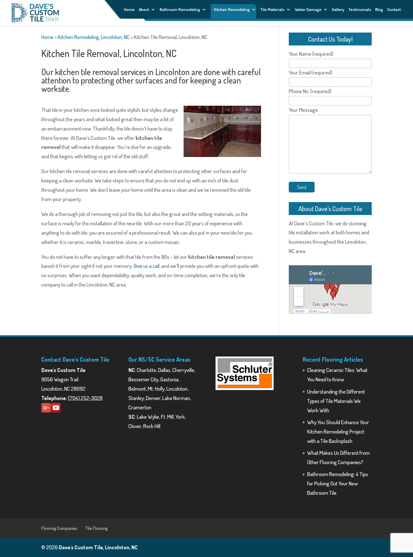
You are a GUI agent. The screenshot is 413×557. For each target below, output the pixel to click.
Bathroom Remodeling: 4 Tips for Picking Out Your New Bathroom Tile (337, 483)
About (144, 9)
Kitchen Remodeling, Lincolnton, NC (94, 37)
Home (129, 9)
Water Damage (308, 9)
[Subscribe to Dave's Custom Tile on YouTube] (56, 410)
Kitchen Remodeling (232, 9)
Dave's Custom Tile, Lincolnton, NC (98, 547)
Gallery (338, 9)
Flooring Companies (59, 528)
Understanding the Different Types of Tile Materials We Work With (336, 401)
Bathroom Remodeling (180, 9)
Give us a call (146, 265)
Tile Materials (272, 9)
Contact (394, 9)
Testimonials (359, 9)
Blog (379, 9)
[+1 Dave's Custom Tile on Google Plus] (46, 410)
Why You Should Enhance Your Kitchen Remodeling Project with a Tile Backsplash (338, 431)
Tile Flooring (97, 528)
